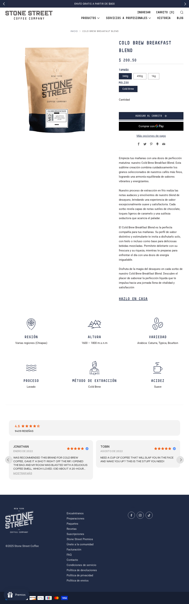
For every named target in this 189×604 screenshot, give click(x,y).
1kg (154, 76)
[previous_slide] (9, 460)
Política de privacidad (80, 575)
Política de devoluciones (82, 570)
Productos (88, 18)
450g (140, 76)
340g (125, 76)
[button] (22, 473)
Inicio (74, 31)
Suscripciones (75, 534)
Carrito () (165, 12)
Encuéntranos (75, 513)
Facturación (74, 549)
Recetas (72, 529)
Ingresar (144, 12)
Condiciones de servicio (81, 565)
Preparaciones (75, 518)
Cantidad (124, 99)
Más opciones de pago (151, 136)
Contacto (72, 560)
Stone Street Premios (80, 539)
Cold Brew (128, 88)
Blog (180, 18)
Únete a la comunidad (80, 544)
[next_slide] (180, 460)
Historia (164, 18)
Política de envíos (78, 580)
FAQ (69, 554)
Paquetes (72, 523)
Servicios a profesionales (126, 18)
